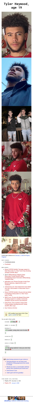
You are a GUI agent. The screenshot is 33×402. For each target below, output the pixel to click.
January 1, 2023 (19, 255)
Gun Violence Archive (11, 308)
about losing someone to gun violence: (17, 359)
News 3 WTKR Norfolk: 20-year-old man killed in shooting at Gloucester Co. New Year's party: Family (18, 293)
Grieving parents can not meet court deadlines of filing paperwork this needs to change (17, 363)
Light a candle (12, 315)
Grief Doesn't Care (11, 370)
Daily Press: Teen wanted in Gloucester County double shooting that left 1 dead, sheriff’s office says (16, 304)
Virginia (4, 257)
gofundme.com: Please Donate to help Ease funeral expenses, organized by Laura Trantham (17, 283)
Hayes (28, 255)
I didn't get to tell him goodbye (14, 372)
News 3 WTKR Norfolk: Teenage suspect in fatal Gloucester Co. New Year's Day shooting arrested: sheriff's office (18, 271)
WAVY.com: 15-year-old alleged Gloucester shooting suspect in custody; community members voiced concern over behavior (17, 299)
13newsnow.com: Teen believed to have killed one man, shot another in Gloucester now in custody (18, 288)
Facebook (7, 264)
